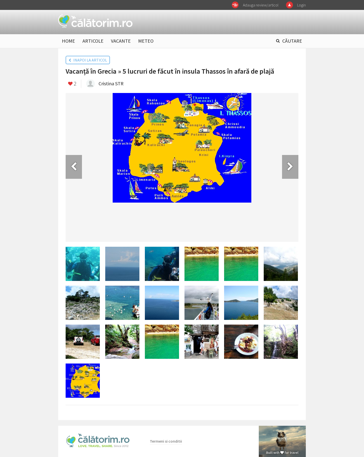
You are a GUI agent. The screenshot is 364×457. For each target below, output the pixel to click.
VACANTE (121, 41)
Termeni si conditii (166, 441)
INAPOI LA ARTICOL (89, 60)
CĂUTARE (292, 41)
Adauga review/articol (261, 4)
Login (301, 4)
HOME (68, 41)
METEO (146, 41)
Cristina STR (111, 83)
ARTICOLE (93, 41)
